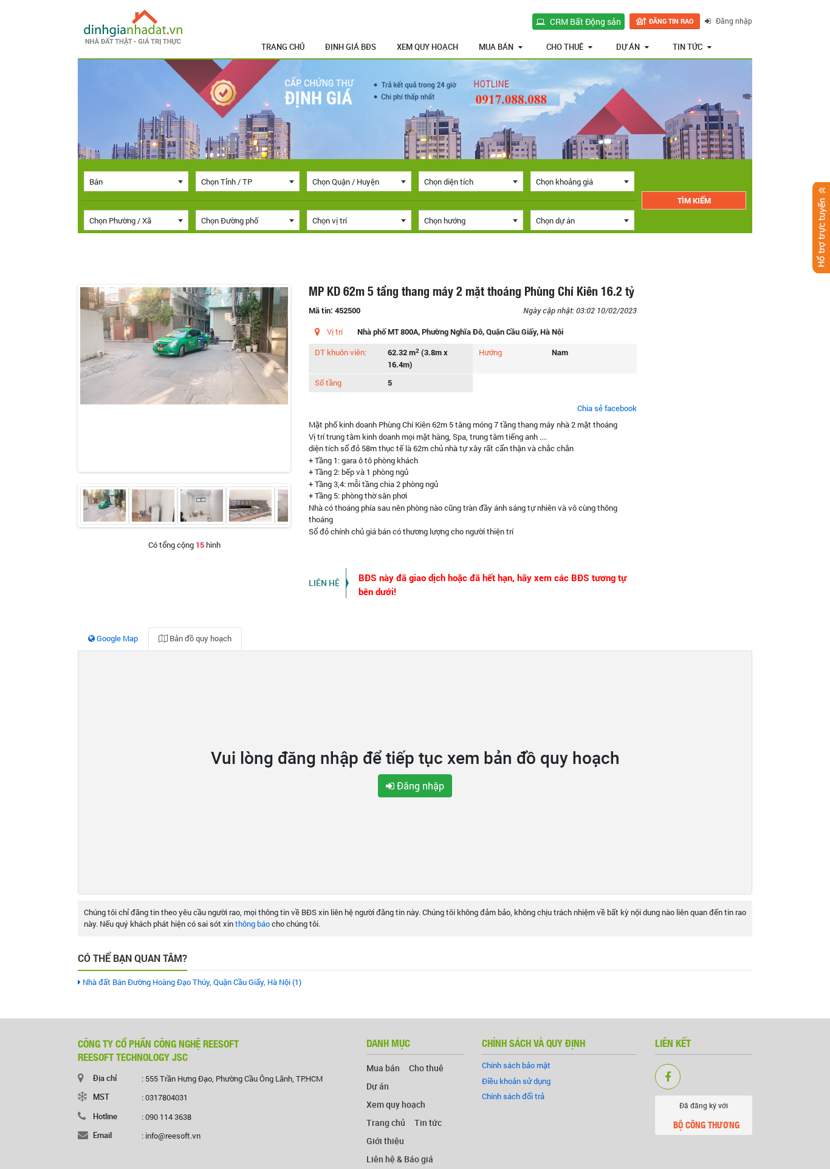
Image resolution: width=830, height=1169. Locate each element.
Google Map (116, 638)
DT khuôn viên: (340, 352)
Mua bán (496, 46)
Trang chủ (282, 46)
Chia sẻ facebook (607, 408)
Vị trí (335, 331)
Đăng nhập (733, 21)
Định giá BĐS (350, 46)
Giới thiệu (385, 1141)
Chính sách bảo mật (516, 1065)
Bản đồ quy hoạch (200, 638)
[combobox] (136, 181)
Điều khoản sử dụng (516, 1080)
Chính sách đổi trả (513, 1096)
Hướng (490, 352)
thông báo (252, 923)
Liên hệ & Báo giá (399, 1159)
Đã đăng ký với (706, 1115)
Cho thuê (564, 46)
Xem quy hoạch (427, 46)
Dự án (628, 46)
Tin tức (687, 46)
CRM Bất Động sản (584, 21)
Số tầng (328, 382)
